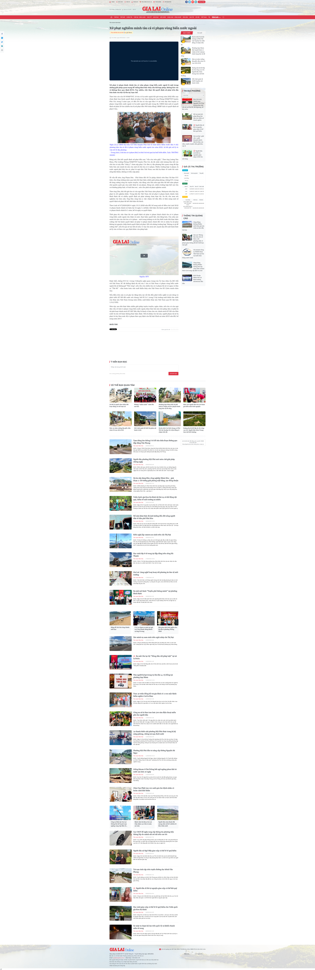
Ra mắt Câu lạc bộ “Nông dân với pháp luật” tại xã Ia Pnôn (155, 657)
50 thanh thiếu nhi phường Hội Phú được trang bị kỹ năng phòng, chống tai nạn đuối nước (154, 732)
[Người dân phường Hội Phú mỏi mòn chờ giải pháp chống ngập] (121, 465)
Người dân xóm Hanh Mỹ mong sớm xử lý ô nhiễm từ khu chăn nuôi (167, 824)
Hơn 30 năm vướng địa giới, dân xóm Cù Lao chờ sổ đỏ (198, 61)
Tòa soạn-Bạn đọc (115, 22)
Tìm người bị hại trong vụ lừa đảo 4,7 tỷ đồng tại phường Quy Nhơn (153, 676)
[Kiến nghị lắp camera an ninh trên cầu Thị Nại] (121, 541)
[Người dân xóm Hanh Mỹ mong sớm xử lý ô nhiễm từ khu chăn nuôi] (167, 813)
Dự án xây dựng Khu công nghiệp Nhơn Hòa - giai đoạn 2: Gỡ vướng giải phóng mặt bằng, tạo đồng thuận (155, 479)
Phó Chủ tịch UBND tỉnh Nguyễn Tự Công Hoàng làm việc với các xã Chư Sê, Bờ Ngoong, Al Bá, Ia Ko (193, 104)
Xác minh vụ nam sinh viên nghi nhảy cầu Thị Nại (153, 637)
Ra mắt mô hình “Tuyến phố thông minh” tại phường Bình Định (155, 592)
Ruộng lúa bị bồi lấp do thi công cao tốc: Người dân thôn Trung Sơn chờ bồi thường (193, 72)
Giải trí (191, 17)
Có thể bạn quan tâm (123, 385)
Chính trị (129, 17)
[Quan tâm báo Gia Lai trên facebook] (186, 2)
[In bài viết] (2, 50)
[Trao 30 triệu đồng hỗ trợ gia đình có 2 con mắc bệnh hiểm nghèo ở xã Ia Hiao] (121, 699)
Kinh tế (149, 17)
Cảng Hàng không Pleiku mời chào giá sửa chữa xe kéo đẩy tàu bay (193, 226)
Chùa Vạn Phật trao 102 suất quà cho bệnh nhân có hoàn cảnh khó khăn (153, 789)
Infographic (168, 1)
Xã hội (197, 17)
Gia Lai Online (122, 949)
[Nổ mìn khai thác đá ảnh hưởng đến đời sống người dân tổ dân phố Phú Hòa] (121, 522)
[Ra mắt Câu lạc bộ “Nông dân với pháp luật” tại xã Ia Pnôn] (121, 662)
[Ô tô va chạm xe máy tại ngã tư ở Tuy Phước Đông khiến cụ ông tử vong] (144, 618)
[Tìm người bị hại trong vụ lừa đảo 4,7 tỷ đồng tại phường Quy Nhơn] (121, 681)
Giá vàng (185, 196)
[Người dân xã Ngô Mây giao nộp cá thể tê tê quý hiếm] (121, 856)
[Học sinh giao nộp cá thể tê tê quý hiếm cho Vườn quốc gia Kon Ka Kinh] (121, 913)
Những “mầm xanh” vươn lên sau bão (144, 405)
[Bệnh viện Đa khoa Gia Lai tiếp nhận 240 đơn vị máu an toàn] (144, 813)
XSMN (202, 441)
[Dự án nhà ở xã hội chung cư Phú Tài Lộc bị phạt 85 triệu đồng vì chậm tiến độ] (186, 39)
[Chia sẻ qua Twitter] (2, 42)
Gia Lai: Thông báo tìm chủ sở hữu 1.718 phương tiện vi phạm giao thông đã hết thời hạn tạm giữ (193, 240)
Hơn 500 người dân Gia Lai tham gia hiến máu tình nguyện (194, 405)
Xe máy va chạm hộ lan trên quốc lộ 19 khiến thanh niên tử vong (154, 927)
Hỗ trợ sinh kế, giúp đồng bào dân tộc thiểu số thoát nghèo (198, 117)
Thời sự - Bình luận (139, 17)
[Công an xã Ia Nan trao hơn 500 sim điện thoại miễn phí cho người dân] (121, 718)
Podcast (135, 1)
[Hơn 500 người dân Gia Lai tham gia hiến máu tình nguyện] (194, 395)
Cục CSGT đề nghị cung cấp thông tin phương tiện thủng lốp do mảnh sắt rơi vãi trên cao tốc (153, 833)
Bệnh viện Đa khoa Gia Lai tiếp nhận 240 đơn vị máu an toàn (143, 824)
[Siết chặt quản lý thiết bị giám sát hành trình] (186, 81)
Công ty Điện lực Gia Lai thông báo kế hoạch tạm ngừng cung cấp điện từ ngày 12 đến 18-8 (119, 824)
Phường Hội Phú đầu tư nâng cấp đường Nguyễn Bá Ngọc (154, 752)
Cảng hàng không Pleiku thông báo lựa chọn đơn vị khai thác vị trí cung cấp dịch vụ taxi (193, 266)
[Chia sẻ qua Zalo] (2, 38)
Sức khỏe (163, 17)
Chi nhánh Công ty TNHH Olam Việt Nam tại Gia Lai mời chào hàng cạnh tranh (193, 253)
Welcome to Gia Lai (146, 1)
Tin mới (199, 33)
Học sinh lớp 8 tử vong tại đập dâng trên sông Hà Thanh (153, 554)
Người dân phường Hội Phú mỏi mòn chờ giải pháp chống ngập (154, 460)
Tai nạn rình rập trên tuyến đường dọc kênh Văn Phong (153, 870)
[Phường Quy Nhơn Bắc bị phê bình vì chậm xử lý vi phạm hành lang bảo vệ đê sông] (186, 50)
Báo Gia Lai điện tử (157, 9)
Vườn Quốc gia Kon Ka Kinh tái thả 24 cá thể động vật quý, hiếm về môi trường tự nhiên (155, 498)
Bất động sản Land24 (195, 441)
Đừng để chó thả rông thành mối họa (120, 628)
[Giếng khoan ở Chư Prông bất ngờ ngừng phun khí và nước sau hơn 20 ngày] (121, 775)
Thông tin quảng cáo (193, 217)
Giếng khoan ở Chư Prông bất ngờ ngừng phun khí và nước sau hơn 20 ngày (155, 770)
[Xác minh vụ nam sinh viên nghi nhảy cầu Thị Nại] (121, 643)
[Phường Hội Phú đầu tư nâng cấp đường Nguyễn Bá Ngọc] (121, 756)
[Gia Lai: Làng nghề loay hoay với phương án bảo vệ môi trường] (121, 578)
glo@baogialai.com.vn (119, 958)
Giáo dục (156, 17)
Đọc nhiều (187, 33)
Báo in (128, 1)
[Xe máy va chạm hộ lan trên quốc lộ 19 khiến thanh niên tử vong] (121, 932)
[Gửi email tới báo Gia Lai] (196, 2)
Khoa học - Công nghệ (174, 17)
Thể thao (204, 17)
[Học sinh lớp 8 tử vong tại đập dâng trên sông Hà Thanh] (121, 559)
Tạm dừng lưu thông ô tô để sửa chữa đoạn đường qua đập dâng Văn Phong (155, 442)
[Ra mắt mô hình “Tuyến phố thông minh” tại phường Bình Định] (121, 597)
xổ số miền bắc (185, 441)
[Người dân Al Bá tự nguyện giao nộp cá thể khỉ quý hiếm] (121, 894)
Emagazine (158, 1)
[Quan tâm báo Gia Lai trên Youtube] (192, 2)
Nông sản (185, 170)
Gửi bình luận (173, 373)
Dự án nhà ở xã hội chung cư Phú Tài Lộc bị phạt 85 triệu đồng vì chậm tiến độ (193, 41)
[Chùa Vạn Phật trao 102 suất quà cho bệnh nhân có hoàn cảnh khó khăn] (121, 794)
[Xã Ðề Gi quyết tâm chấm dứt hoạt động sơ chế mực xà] (121, 395)
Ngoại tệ (185, 183)
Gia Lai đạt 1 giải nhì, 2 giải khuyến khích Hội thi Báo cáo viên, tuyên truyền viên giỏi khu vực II (193, 141)
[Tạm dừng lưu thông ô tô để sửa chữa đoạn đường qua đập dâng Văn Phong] (121, 446)
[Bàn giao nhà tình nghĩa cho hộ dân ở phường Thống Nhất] (167, 618)
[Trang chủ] (111, 17)
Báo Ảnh (120, 1)
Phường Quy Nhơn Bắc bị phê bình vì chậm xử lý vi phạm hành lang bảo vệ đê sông (193, 52)
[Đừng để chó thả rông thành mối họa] (120, 618)
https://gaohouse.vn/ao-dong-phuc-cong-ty (193, 444)
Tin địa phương (192, 91)
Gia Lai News (216, 17)
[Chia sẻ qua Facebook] (2, 34)
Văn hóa (185, 17)
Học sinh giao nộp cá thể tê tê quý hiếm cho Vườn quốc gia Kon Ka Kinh (155, 908)
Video (113, 1)
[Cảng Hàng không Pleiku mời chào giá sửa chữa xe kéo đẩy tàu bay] (187, 224)
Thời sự (116, 17)
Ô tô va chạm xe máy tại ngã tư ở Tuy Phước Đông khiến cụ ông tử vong (144, 629)
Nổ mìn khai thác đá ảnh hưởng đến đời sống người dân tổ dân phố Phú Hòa (154, 517)
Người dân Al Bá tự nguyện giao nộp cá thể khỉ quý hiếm (198, 128)
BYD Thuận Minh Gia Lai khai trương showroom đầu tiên (192, 279)
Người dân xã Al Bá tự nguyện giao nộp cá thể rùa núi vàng (192, 155)
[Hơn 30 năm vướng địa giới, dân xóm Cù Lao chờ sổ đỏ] (186, 61)
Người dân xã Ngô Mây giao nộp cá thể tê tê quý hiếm (154, 851)
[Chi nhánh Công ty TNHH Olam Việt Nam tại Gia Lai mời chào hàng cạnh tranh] (187, 252)
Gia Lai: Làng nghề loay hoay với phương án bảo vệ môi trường (155, 573)
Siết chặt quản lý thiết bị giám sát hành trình (197, 81)
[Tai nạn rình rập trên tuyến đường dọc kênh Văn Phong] (121, 875)
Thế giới (122, 17)
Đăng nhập (201, 1)
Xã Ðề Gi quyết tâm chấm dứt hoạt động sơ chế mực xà (119, 405)
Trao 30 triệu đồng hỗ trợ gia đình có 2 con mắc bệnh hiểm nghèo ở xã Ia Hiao (154, 695)
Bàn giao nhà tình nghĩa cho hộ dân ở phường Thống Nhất (167, 629)
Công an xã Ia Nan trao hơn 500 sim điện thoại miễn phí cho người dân (154, 713)
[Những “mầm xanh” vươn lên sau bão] (145, 395)
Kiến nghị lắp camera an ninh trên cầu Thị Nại (152, 535)
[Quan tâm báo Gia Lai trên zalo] (189, 2)
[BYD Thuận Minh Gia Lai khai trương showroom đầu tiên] (187, 278)
